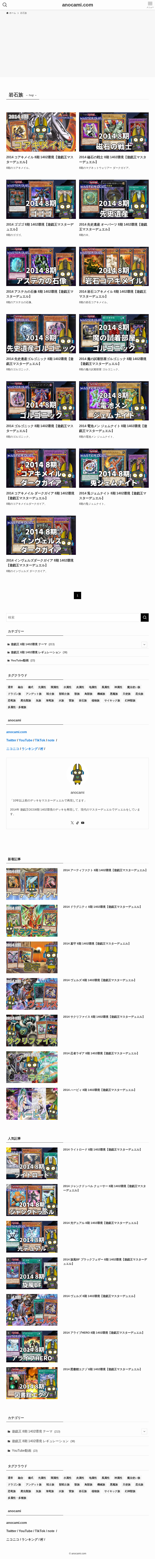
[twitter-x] (72, 823)
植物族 (95, 700)
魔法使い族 (133, 687)
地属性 (93, 687)
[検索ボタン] (5, 5)
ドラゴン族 (14, 693)
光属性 (42, 687)
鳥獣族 (88, 693)
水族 (61, 700)
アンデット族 (34, 693)
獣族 (77, 693)
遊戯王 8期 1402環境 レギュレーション (39, 652)
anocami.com (77, 4)
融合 (20, 687)
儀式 (30, 687)
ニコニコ (12, 748)
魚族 (38, 700)
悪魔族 (114, 693)
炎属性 (80, 687)
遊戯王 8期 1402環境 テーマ (32, 644)
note (51, 740)
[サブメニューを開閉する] (144, 644)
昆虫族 (139, 693)
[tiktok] (77, 823)
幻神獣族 (130, 700)
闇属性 (55, 687)
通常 (10, 687)
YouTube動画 (23, 660)
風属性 (106, 687)
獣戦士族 (64, 693)
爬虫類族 (26, 700)
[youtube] (83, 823)
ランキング (30, 748)
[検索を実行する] (145, 617)
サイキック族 (112, 700)
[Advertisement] (77, 45)
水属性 (67, 687)
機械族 (101, 693)
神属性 (118, 687)
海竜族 (50, 700)
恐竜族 (12, 700)
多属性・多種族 (17, 707)
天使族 (127, 693)
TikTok (40, 740)
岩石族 (83, 700)
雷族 (71, 700)
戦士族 (50, 693)
